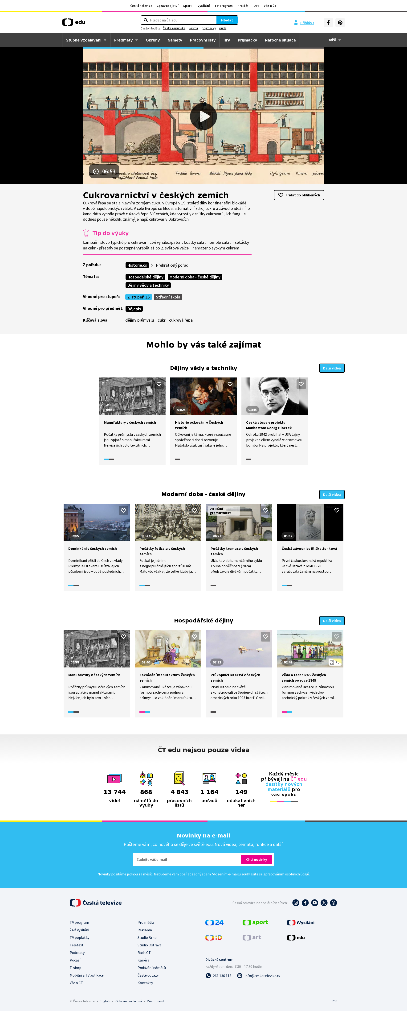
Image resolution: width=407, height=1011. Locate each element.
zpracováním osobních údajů (286, 874)
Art (256, 6)
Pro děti (243, 6)
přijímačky (209, 28)
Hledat (227, 20)
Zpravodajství (168, 6)
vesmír (193, 28)
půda (222, 28)
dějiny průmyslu (139, 320)
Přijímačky (247, 40)
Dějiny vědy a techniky (148, 285)
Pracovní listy (203, 40)
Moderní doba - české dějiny (195, 277)
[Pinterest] (340, 22)
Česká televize (141, 6)
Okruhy (153, 40)
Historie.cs (137, 265)
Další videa (332, 368)
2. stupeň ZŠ (138, 297)
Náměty (175, 40)
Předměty (123, 40)
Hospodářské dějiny (145, 277)
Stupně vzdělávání (83, 40)
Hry (227, 40)
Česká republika (174, 28)
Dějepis (134, 308)
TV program (224, 6)
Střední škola (168, 297)
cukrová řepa (181, 320)
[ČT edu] (73, 23)
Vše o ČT (270, 6)
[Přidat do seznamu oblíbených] (159, 384)
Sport (187, 6)
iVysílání (203, 6)
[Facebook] (328, 22)
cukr (161, 320)
